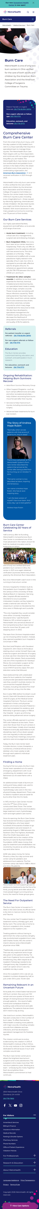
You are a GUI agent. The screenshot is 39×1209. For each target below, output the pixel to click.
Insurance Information (11, 1129)
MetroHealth (6, 25)
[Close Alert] (33, 2)
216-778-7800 (8, 1098)
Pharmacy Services (10, 1140)
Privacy (6, 1185)
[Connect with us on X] (10, 1105)
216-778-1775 (15, 343)
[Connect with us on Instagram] (20, 1105)
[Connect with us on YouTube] (15, 1105)
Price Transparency (28, 1180)
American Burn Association (14, 173)
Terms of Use (15, 1185)
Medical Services (19, 25)
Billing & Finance (9, 1126)
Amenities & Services (11, 1122)
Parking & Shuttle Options (13, 1137)
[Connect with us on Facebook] (4, 1105)
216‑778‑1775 (15, 116)
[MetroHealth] (12, 12)
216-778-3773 (19, 367)
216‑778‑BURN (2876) (22, 109)
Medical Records (9, 1133)
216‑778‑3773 (19, 124)
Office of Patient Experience (13, 1147)
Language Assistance (11, 1180)
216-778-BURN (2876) (22, 336)
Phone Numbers (9, 1144)
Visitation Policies (9, 1151)
